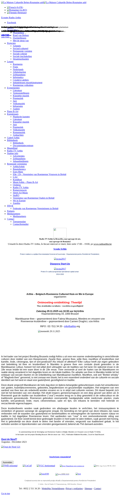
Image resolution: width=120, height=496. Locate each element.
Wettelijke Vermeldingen (53, 488)
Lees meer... (6, 37)
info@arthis (70, 326)
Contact (97, 488)
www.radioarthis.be (103, 244)
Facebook (11, 22)
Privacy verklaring (74, 488)
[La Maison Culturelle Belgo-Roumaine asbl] (43, 2)
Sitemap (88, 488)
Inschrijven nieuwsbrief (60, 457)
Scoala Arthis (60, 249)
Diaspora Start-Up (60, 264)
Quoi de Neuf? (9, 439)
